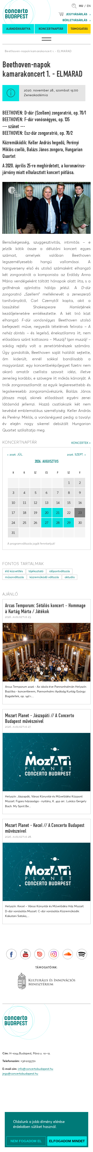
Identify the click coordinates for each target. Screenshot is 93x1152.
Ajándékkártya (18, 28)
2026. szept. (75, 454)
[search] (75, 6)
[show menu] (46, 39)
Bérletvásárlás (74, 20)
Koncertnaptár (51, 28)
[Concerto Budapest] (32, 12)
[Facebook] (11, 954)
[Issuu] (39, 954)
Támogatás (79, 28)
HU (81, 6)
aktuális (70, 577)
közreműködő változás (44, 577)
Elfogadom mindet (67, 1141)
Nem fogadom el (26, 1141)
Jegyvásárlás (76, 14)
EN (89, 6)
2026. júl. (16, 454)
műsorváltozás (14, 577)
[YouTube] (25, 954)
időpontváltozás (59, 571)
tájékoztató (36, 571)
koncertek (79, 443)
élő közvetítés (14, 571)
